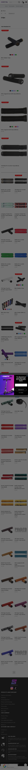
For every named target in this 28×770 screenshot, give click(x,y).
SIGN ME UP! (21, 389)
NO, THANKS (21, 392)
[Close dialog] (26, 375)
